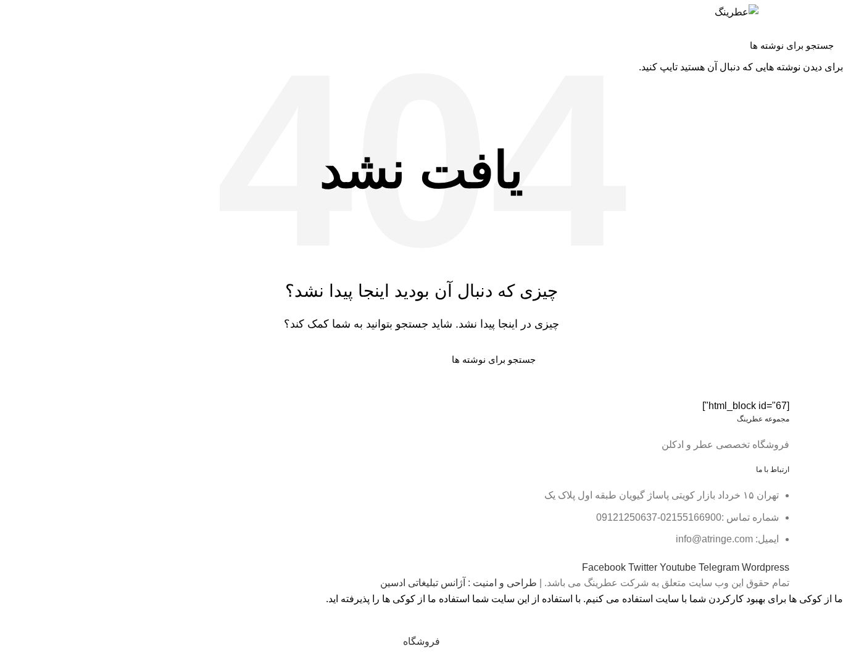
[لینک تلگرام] (92, 37)
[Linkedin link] (106, 37)
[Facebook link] (148, 37)
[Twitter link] (134, 37)
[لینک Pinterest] (120, 37)
